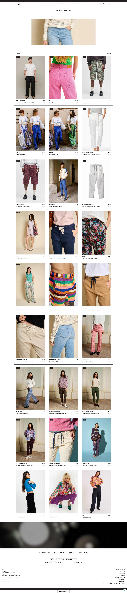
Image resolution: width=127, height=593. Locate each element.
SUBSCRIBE (76, 562)
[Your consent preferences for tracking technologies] (124, 590)
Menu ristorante (120, 569)
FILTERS (18, 53)
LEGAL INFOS (5, 583)
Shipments (122, 571)
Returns (123, 575)
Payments (122, 573)
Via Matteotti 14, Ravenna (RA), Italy (11, 575)
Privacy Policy (121, 579)
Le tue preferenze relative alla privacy (114, 583)
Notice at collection (63, 591)
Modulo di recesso (120, 577)
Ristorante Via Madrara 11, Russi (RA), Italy (9, 572)
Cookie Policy (121, 581)
